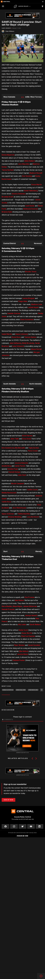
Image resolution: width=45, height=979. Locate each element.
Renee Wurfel (27, 633)
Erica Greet (26, 439)
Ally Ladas (22, 625)
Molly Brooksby (28, 343)
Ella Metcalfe (20, 448)
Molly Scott (23, 630)
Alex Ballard (19, 600)
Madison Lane (36, 304)
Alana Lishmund (21, 334)
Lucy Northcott (33, 517)
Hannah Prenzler (8, 609)
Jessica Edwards (21, 463)
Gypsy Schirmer (8, 514)
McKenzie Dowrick (30, 209)
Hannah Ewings (14, 472)
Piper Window (19, 645)
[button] (32, 758)
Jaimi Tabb (14, 439)
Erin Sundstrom (8, 448)
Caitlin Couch (32, 490)
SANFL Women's (6, 28)
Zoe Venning (27, 176)
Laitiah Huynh (33, 307)
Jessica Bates (22, 654)
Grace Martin (36, 185)
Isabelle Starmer (14, 313)
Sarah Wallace (35, 625)
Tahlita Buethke (24, 514)
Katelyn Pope (13, 469)
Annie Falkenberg (31, 191)
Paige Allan (22, 301)
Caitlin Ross (6, 502)
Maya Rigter (17, 606)
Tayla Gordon (33, 448)
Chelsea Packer (19, 660)
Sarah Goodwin (34, 645)
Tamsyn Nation (30, 337)
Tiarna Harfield (7, 170)
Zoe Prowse (29, 597)
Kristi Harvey (27, 436)
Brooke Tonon (30, 272)
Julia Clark (22, 475)
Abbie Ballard (29, 161)
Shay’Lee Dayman (28, 636)
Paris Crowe (33, 451)
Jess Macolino (23, 164)
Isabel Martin (7, 334)
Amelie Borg (6, 466)
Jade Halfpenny (15, 343)
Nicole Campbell (17, 484)
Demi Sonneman (27, 320)
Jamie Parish (20, 466)
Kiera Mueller (7, 606)
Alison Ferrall (36, 349)
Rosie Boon (16, 337)
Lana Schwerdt (18, 346)
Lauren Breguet (28, 298)
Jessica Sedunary (18, 194)
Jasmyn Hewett (31, 615)
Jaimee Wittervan (30, 606)
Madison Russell (35, 173)
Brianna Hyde (7, 212)
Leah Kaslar (30, 206)
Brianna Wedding (14, 517)
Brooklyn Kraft (7, 197)
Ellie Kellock (23, 651)
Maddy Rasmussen (9, 493)
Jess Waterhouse (19, 508)
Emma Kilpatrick (8, 155)
